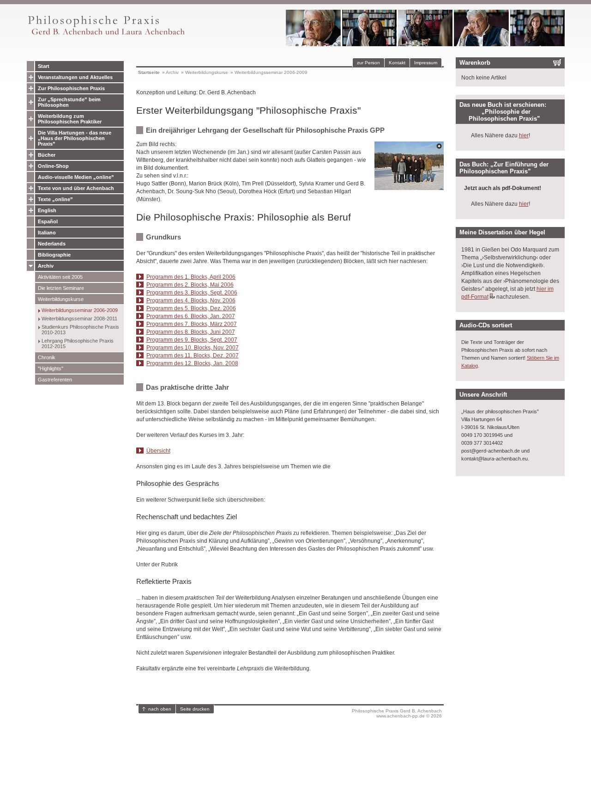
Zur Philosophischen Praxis (71, 88)
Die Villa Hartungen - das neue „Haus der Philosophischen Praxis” (74, 138)
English (47, 210)
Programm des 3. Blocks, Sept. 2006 (191, 292)
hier (524, 135)
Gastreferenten (55, 379)
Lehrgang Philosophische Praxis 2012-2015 (78, 343)
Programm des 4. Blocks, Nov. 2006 (190, 300)
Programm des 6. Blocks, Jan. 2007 (190, 316)
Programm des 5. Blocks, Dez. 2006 (191, 308)
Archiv (46, 266)
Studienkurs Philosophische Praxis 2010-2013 (80, 329)
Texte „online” (55, 199)
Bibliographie (54, 255)
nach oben (159, 708)
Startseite (149, 72)
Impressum (425, 62)
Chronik (46, 357)
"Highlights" (50, 368)
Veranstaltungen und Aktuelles (75, 77)
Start (43, 66)
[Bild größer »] (409, 187)
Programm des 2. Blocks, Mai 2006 (190, 285)
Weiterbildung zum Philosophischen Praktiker (70, 118)
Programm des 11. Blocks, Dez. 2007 (192, 355)
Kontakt (397, 62)
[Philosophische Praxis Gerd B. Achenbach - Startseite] (106, 34)
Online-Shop (53, 166)
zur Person (368, 62)
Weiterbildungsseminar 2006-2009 (80, 310)
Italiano (47, 232)
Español (48, 221)
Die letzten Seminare (61, 288)
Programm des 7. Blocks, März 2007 (191, 324)
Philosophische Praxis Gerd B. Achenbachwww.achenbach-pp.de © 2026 (397, 713)
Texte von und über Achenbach (76, 188)
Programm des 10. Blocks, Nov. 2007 (192, 347)
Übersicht (158, 451)
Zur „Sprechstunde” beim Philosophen (69, 102)
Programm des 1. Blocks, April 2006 (190, 277)
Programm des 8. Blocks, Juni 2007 (190, 332)
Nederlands (52, 243)
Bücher (46, 155)
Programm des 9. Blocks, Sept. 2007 (191, 340)
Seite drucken (195, 708)
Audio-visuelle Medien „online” (76, 177)
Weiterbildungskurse (61, 299)
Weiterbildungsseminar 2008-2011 (79, 318)
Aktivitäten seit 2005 (60, 277)
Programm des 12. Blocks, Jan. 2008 (192, 363)
